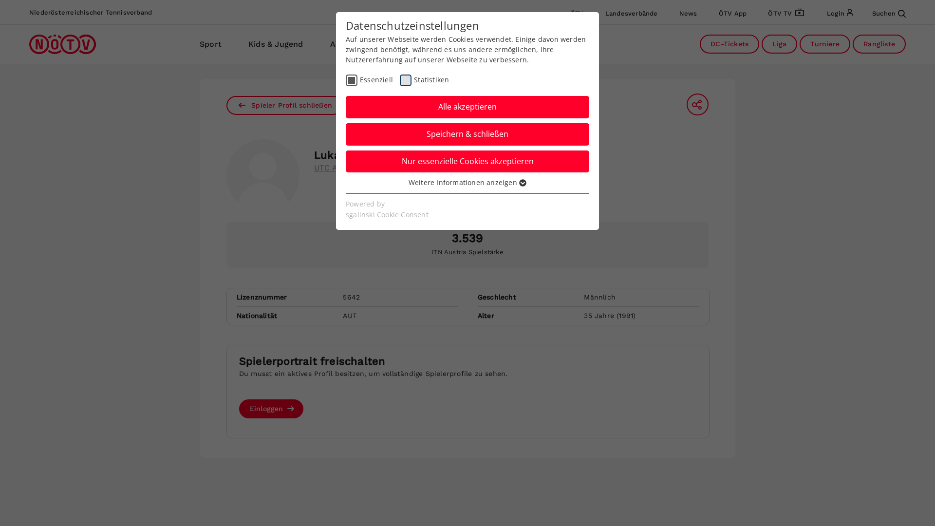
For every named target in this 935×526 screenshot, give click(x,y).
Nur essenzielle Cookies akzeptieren (468, 161)
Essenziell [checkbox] (376, 79)
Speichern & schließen (467, 134)
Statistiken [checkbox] (431, 79)
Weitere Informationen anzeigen (464, 182)
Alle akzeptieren (467, 106)
